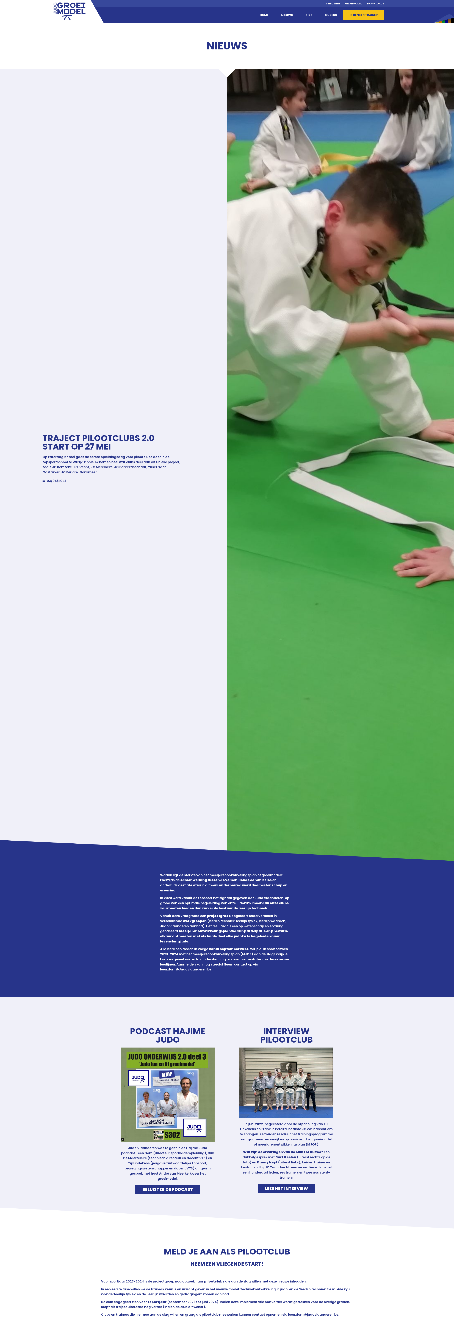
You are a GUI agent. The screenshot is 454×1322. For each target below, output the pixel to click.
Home (264, 15)
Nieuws (287, 15)
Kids (309, 15)
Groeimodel (353, 3)
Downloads (375, 3)
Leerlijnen (333, 3)
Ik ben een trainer (364, 15)
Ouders (331, 15)
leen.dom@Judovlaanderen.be (185, 969)
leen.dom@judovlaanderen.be (313, 1314)
